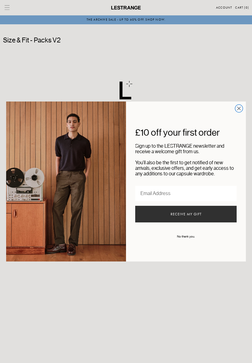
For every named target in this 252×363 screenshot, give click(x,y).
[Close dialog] (239, 108)
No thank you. (186, 236)
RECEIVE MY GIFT (186, 214)
